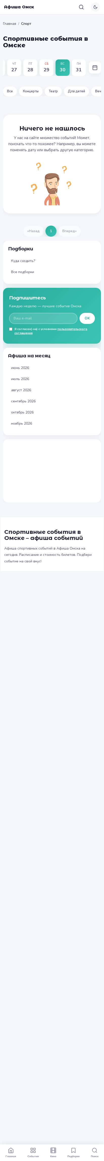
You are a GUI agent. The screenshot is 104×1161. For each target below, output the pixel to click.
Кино (53, 1156)
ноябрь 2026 (21, 423)
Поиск (94, 1156)
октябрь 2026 (22, 412)
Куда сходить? (23, 260)
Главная (9, 23)
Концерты (31, 91)
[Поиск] (81, 7)
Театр (53, 91)
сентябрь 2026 (23, 401)
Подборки (73, 1156)
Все (10, 91)
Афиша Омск (19, 7)
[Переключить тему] (95, 7)
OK (87, 318)
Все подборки (22, 272)
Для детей (76, 91)
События (33, 1156)
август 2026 (21, 390)
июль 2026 (20, 379)
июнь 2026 (20, 367)
